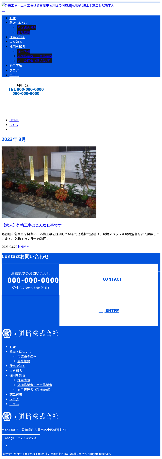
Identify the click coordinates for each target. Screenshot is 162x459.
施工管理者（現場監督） (34, 60)
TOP (12, 17)
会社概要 (23, 32)
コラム (14, 75)
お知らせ (23, 246)
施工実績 (15, 65)
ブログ (14, 70)
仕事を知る (17, 36)
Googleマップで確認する (21, 438)
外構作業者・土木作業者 (34, 56)
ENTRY (112, 310)
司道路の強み (26, 27)
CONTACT (15, 98)
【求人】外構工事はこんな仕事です (32, 225)
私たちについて (20, 22)
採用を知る (17, 46)
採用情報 (23, 51)
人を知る (15, 41)
